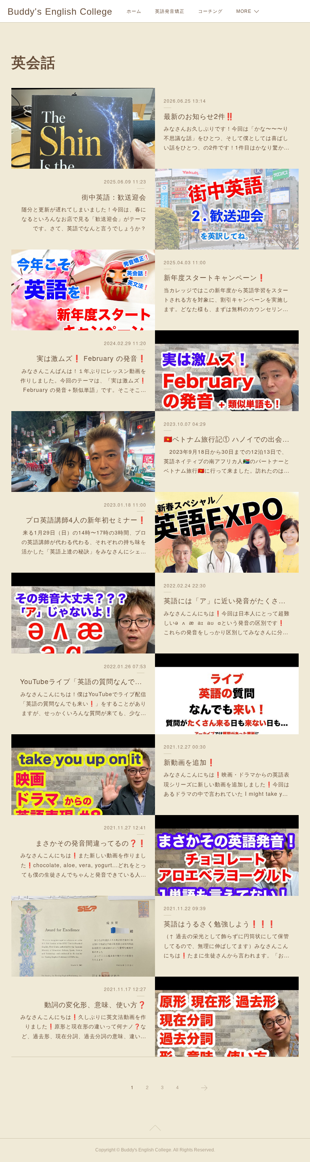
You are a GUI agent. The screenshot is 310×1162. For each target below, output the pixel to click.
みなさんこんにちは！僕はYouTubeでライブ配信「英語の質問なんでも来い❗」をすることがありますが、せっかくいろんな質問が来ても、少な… (83, 703)
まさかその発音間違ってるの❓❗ (91, 843)
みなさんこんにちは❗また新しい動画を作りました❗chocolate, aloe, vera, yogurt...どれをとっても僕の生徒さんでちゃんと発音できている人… (83, 864)
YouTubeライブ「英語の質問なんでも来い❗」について (83, 681)
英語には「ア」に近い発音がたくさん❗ (227, 600)
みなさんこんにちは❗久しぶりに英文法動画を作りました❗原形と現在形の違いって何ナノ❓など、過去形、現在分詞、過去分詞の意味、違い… (83, 1026)
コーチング (210, 11)
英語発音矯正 (169, 11)
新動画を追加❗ (189, 762)
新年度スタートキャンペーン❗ (215, 277)
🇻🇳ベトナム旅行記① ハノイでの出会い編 (227, 439)
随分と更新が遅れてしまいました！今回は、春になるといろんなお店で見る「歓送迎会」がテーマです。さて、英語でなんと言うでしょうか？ (84, 218)
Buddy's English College (60, 11)
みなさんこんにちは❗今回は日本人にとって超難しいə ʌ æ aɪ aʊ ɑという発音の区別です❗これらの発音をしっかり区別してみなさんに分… (227, 622)
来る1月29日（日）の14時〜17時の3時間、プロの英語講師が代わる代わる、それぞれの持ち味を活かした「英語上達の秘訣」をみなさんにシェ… (84, 542)
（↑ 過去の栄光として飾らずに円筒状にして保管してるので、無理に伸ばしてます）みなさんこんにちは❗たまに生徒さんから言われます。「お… (227, 945)
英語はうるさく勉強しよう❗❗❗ (220, 923)
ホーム (134, 11)
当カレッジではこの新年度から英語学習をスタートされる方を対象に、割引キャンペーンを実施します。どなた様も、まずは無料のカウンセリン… (226, 299)
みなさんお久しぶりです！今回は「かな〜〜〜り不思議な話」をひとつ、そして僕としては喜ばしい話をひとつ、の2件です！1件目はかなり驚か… (227, 138)
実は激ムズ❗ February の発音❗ (91, 358)
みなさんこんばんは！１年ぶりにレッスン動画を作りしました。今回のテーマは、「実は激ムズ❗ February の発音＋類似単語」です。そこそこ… (83, 380)
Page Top (155, 1129)
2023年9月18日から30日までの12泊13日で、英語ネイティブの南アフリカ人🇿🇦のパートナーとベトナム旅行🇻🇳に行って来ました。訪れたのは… (227, 461)
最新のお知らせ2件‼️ (199, 116)
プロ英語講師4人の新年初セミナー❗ (86, 519)
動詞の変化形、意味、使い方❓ (95, 1004)
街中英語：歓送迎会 (114, 197)
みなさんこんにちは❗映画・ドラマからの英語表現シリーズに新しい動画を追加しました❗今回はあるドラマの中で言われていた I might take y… (227, 784)
